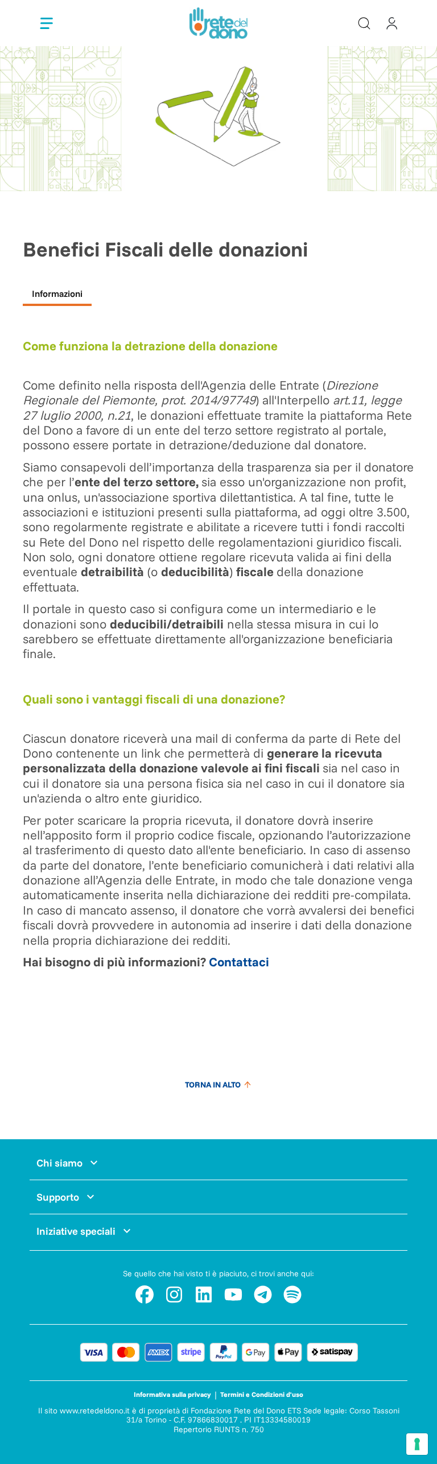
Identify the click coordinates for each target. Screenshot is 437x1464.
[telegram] (263, 1294)
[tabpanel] (218, 667)
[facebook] (144, 1294)
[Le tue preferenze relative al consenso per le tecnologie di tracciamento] (417, 1444)
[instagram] (174, 1294)
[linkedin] (203, 1294)
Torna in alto (213, 1085)
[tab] (57, 295)
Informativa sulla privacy (172, 1394)
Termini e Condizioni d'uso (261, 1394)
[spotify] (292, 1294)
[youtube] (233, 1294)
